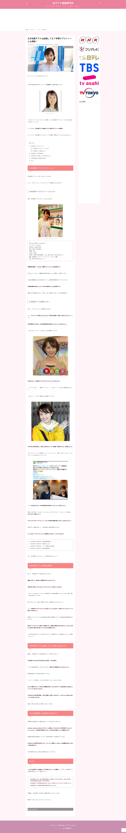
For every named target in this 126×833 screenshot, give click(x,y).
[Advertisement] (63, 19)
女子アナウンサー (33, 29)
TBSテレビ (64, 6)
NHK (48, 6)
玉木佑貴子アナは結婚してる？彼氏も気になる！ (40, 155)
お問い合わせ (61, 825)
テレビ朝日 (70, 6)
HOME (28, 29)
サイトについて (53, 825)
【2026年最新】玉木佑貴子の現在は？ (38, 158)
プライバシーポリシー (71, 825)
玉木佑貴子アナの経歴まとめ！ (38, 150)
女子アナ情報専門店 (63, 3)
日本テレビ (58, 6)
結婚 (57, 44)
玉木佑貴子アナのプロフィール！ (37, 146)
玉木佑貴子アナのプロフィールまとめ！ (40, 148)
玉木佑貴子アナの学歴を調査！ (36, 153)
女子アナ (52, 44)
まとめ (31, 160)
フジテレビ (52, 6)
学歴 (55, 44)
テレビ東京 (76, 6)
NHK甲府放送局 (43, 29)
